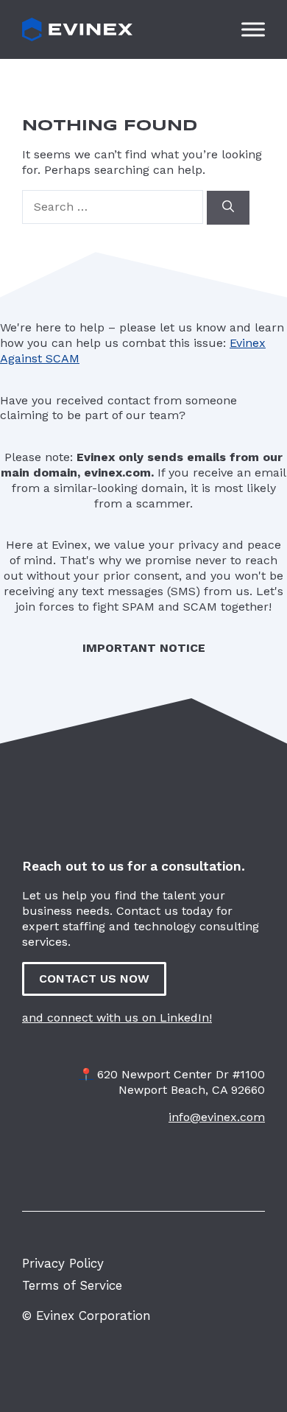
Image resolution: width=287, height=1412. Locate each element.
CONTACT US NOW (94, 979)
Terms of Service (72, 1285)
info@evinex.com (217, 1117)
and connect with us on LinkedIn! (117, 1018)
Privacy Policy (63, 1263)
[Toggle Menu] (253, 29)
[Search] (228, 208)
